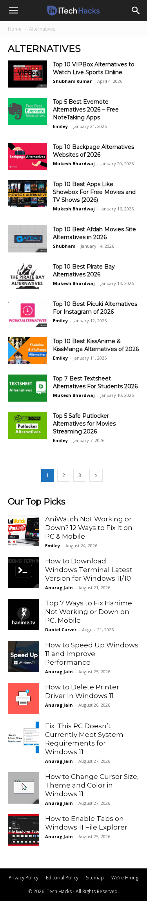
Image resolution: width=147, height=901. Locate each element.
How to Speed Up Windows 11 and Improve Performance (91, 653)
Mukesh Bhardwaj (74, 163)
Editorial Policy (62, 877)
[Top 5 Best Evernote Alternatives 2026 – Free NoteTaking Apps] (27, 111)
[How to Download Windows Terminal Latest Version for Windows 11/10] (23, 572)
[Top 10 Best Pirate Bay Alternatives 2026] (27, 276)
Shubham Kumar (72, 81)
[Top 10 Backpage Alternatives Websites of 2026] (27, 156)
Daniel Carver (60, 629)
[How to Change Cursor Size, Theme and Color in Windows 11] (23, 788)
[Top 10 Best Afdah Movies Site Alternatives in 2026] (27, 238)
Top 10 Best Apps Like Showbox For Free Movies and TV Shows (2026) (94, 192)
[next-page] (96, 475)
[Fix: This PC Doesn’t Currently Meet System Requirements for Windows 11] (23, 737)
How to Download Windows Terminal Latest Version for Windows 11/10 (88, 569)
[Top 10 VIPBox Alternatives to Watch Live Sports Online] (27, 74)
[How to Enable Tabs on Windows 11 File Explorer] (23, 830)
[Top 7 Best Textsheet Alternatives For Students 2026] (27, 388)
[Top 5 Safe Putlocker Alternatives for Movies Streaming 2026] (27, 425)
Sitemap (95, 877)
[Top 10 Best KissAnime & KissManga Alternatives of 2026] (27, 350)
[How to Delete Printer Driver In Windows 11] (23, 698)
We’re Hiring (124, 877)
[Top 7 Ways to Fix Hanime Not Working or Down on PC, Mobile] (23, 614)
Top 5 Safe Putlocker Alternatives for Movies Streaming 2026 (84, 423)
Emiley (60, 126)
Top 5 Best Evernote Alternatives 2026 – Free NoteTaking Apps (86, 109)
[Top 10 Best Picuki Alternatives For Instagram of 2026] (27, 313)
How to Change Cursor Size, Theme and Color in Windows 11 (92, 785)
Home (15, 29)
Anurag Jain (59, 587)
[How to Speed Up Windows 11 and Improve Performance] (23, 656)
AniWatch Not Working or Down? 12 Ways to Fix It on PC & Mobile (88, 527)
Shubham (64, 246)
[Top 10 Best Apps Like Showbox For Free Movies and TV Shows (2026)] (27, 193)
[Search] (136, 10)
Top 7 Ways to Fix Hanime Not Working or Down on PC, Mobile (88, 611)
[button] (13, 10)
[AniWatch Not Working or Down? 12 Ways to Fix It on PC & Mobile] (23, 530)
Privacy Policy (23, 877)
